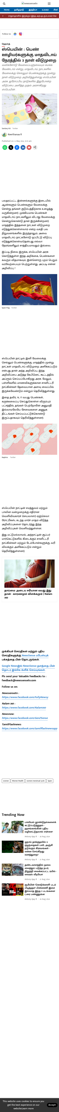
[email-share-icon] (29, 149)
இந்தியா (33, 9)
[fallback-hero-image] (12, 827)
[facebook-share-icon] (17, 149)
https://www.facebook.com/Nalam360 (24, 707)
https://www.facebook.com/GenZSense (25, 718)
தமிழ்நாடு (19, 9)
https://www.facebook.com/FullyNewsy (25, 697)
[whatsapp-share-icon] (4, 149)
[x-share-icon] (10, 149)
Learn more (28, 1109)
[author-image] (4, 134)
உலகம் (45, 9)
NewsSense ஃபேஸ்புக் (35, 655)
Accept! (52, 1105)
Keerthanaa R (15, 135)
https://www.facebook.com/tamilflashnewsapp (29, 728)
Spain (50, 780)
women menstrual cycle (35, 780)
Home (6, 9)
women (6, 780)
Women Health (17, 780)
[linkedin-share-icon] (23, 149)
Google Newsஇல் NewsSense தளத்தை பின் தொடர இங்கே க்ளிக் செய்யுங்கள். (28, 668)
